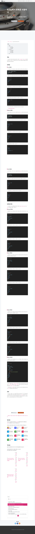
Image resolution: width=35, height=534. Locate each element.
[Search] (30, 1)
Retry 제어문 (11, 52)
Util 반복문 (11, 48)
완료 (9, 53)
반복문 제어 (10, 49)
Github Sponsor (14, 412)
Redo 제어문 (11, 51)
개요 (9, 45)
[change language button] (32, 1)
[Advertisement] (11, 35)
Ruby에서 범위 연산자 (11, 108)
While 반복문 (11, 47)
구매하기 (16, 454)
